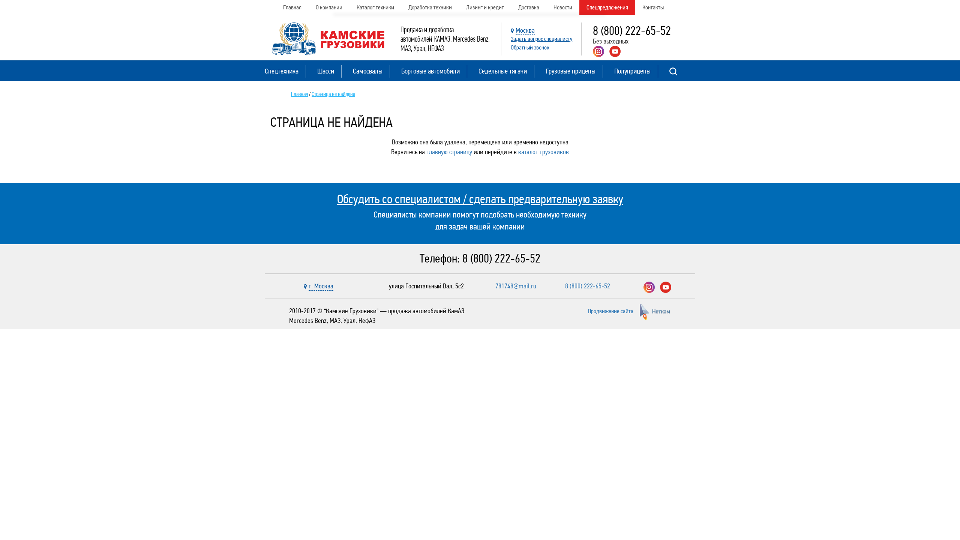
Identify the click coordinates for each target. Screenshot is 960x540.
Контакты (653, 7)
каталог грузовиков (543, 152)
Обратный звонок (530, 47)
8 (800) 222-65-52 (632, 31)
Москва (525, 30)
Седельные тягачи (502, 71)
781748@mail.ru (515, 286)
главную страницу (449, 152)
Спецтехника (281, 71)
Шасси (325, 71)
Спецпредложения (607, 7)
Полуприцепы (632, 71)
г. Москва (321, 286)
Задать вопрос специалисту (541, 38)
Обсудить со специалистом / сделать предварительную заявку (480, 199)
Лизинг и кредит (485, 7)
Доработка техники (430, 7)
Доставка (528, 7)
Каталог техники (375, 7)
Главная (292, 7)
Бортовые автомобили (430, 71)
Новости (563, 7)
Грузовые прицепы (571, 71)
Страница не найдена (333, 94)
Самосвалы (367, 71)
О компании (329, 7)
